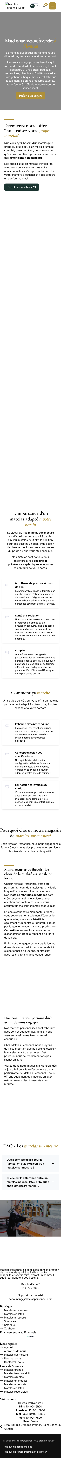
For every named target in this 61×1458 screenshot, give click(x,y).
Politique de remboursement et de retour (25, 1451)
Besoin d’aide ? (30, 1284)
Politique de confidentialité (17, 1446)
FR (32, 6)
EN (37, 6)
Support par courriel (30, 1295)
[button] (30, 1163)
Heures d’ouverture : (30, 1403)
